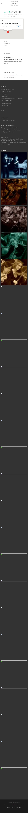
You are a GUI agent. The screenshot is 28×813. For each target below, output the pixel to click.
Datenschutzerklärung (14, 807)
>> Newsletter (4, 105)
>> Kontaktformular (6, 103)
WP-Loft (15, 805)
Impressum (21, 805)
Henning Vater (18, 14)
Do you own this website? (6, 26)
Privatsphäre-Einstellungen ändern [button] (9, 128)
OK (18, 26)
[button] (8, 32)
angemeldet (12, 75)
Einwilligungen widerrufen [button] (7, 132)
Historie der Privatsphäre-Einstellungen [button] (11, 130)
